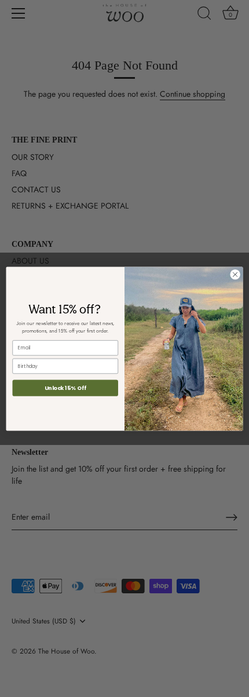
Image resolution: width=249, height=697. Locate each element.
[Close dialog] (235, 274)
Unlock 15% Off (65, 387)
